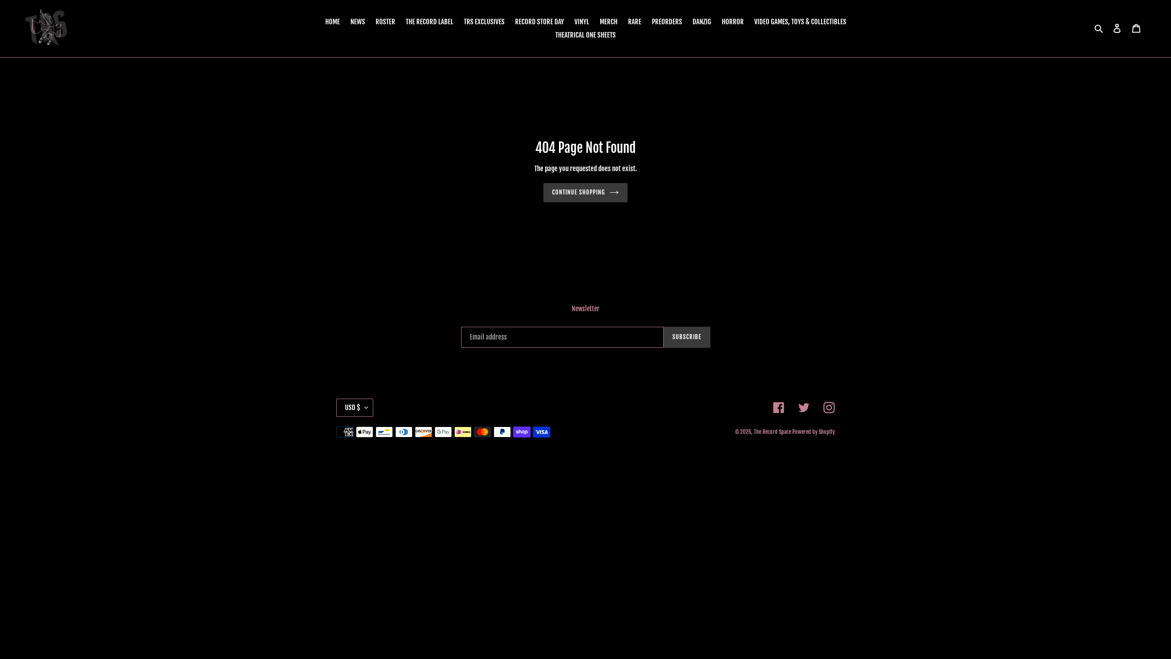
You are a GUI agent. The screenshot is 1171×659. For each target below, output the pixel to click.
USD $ (352, 407)
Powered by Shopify (813, 431)
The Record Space (772, 431)
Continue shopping (579, 192)
